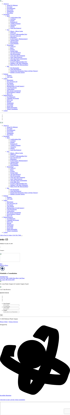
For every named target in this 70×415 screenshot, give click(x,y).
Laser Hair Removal (15, 28)
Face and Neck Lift (15, 36)
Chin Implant (10, 84)
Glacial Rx (13, 25)
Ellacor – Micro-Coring (16, 31)
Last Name (6, 307)
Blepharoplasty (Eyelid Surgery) (15, 86)
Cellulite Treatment (15, 23)
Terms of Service (13, 321)
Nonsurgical (10, 45)
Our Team (9, 7)
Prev (1, 264)
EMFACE (13, 32)
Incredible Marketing (5, 395)
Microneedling (14, 42)
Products (5, 74)
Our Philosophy (11, 8)
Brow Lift (9, 94)
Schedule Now (4, 276)
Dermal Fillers (14, 51)
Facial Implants (14, 43)
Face (8, 29)
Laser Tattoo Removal (16, 57)
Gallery (5, 78)
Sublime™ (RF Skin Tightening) (19, 63)
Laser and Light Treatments (17, 55)
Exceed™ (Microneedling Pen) (18, 34)
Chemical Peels (14, 40)
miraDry (12, 26)
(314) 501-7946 (4, 278)
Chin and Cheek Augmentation (18, 58)
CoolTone (13, 19)
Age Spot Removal (15, 52)
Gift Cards (9, 77)
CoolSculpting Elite (15, 17)
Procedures (6, 14)
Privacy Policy (4, 321)
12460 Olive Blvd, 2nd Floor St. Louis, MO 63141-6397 (12, 278)
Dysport (12, 49)
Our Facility (10, 10)
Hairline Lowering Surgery (17, 72)
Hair (8, 66)
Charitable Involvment (13, 98)
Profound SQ (13, 22)
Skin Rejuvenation (15, 54)
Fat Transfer (10, 83)
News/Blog (10, 13)
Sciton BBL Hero (15, 60)
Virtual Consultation (12, 109)
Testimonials (10, 11)
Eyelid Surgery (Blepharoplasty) (19, 39)
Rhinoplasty (13, 37)
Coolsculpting (10, 89)
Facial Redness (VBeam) (13, 92)
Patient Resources (8, 95)
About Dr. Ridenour (12, 5)
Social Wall (10, 106)
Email (5, 310)
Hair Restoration (14, 68)
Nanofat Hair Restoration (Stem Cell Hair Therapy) (24, 71)
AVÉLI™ (13, 46)
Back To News (4, 265)
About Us (6, 3)
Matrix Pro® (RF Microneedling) (19, 65)
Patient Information (12, 107)
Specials (9, 101)
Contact (5, 110)
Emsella (12, 20)
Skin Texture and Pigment (14, 90)
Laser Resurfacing (12, 87)
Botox (12, 48)
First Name (6, 303)
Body (8, 16)
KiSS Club (10, 100)
